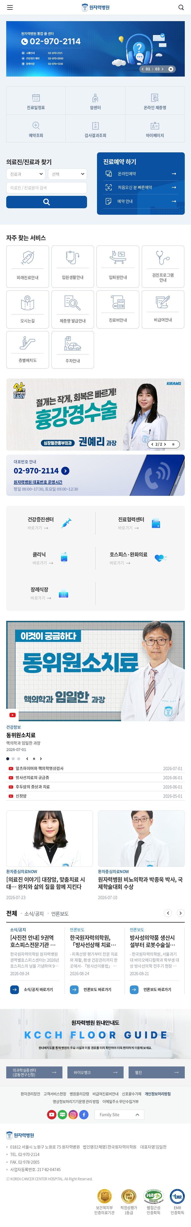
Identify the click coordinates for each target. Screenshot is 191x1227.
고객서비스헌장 (55, 1094)
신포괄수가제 (131, 1094)
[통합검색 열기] (181, 7)
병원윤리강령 (79, 1094)
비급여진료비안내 (105, 1094)
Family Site (109, 1114)
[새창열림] (51, 1114)
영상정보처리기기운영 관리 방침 (76, 1101)
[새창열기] (95, 415)
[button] (142, 69)
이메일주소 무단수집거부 (120, 1101)
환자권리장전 (30, 1094)
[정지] (170, 69)
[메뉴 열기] (10, 7)
